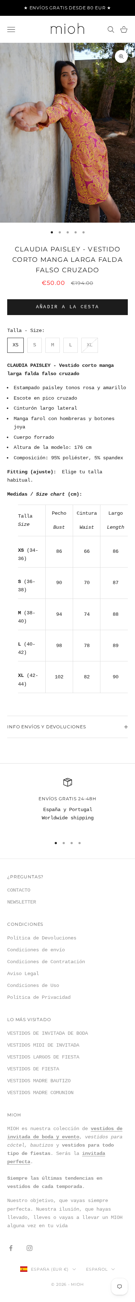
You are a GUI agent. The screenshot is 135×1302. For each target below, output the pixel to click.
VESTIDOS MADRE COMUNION (40, 1093)
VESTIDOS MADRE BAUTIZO (39, 1081)
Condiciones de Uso (33, 985)
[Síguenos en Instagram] (29, 1248)
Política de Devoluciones (41, 938)
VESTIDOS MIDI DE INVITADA (43, 1045)
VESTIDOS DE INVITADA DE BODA (47, 1033)
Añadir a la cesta (67, 307)
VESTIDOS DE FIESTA (33, 1069)
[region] (67, 804)
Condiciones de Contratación (46, 962)
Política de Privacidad (39, 997)
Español (96, 1269)
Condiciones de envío (36, 950)
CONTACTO (18, 890)
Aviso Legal (23, 973)
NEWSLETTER (21, 902)
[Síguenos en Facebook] (10, 1248)
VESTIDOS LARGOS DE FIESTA (43, 1057)
